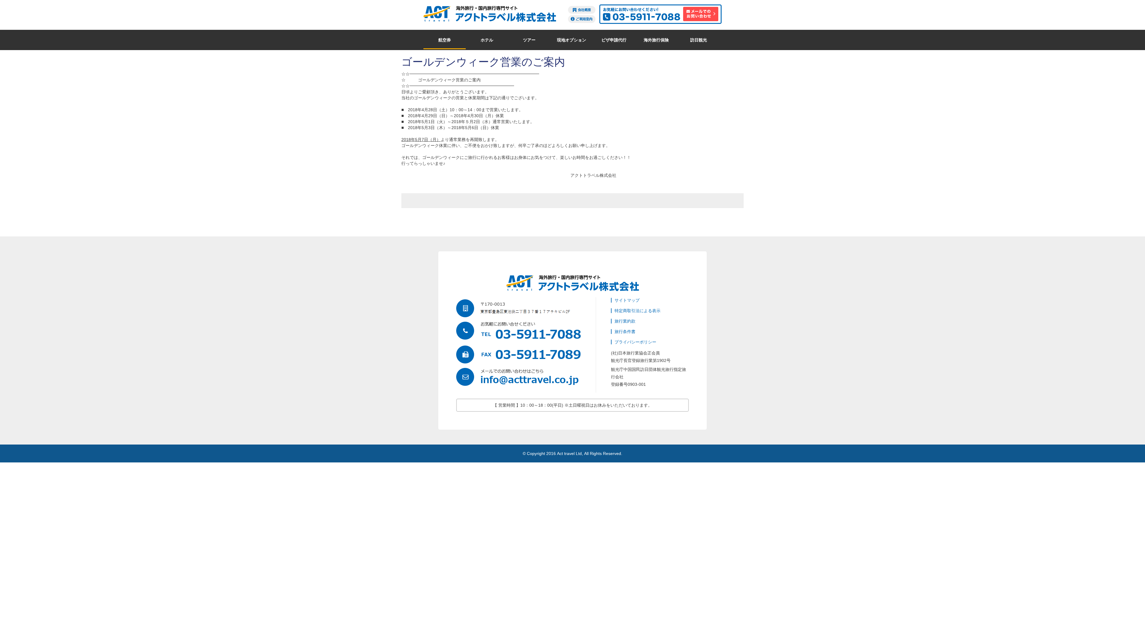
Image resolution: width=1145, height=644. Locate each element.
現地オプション (571, 40)
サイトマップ (627, 300)
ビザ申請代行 (613, 40)
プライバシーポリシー (635, 342)
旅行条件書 (625, 331)
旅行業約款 (625, 321)
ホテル (487, 40)
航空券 (444, 40)
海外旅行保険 (656, 40)
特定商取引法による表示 (637, 310)
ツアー (529, 40)
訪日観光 (698, 40)
